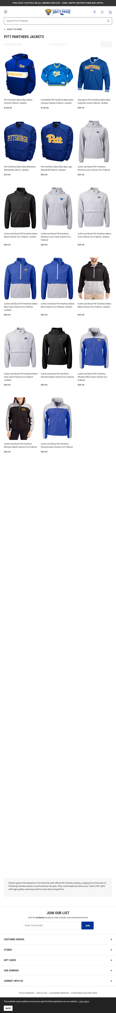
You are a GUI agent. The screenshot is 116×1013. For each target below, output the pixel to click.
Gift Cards (10, 960)
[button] (94, 12)
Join (87, 925)
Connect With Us (13, 980)
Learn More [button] (84, 1001)
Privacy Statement (26, 993)
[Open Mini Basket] (110, 12)
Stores (8, 949)
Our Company (11, 970)
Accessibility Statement (59, 993)
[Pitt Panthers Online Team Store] (58, 12)
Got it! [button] (8, 1008)
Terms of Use (42, 993)
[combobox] (50, 20)
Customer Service (14, 939)
